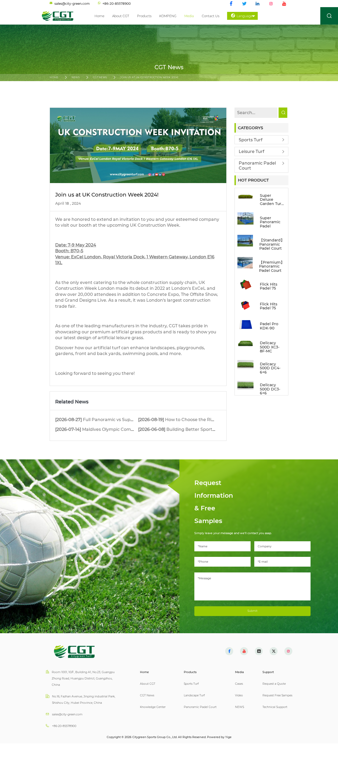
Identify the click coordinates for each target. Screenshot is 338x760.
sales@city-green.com (67, 714)
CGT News (100, 77)
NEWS (76, 77)
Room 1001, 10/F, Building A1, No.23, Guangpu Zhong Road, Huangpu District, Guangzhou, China (83, 678)
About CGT (120, 16)
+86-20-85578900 (64, 726)
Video (239, 695)
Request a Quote (274, 684)
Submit (252, 611)
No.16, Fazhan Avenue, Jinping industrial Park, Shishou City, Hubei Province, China (83, 700)
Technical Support (274, 707)
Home (99, 16)
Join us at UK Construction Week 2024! (149, 77)
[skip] (60, 16)
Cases (239, 684)
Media (189, 16)
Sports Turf (250, 139)
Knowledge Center (153, 707)
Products (144, 16)
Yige (228, 737)
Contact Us (210, 16)
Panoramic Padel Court (257, 166)
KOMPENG (167, 16)
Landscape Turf (194, 695)
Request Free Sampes (277, 695)
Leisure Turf (251, 151)
